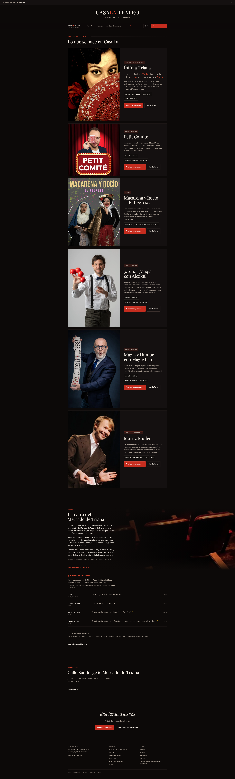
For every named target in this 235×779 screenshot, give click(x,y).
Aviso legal (84, 772)
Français (142, 758)
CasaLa (100, 26)
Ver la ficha (151, 105)
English (22, 2)
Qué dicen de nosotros (113, 26)
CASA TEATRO (74, 26)
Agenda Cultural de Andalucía (104, 636)
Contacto (112, 764)
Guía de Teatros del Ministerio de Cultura (80, 636)
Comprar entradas (159, 26)
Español (142, 749)
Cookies (99, 772)
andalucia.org (120, 636)
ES (147, 26)
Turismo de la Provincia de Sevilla (137, 636)
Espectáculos (91, 26)
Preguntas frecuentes (116, 761)
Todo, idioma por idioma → (77, 644)
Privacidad (92, 772)
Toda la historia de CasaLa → (78, 568)
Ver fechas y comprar (134, 167)
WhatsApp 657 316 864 (75, 755)
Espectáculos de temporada (118, 749)
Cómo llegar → (73, 689)
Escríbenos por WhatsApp (128, 727)
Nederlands (143, 755)
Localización (127, 26)
